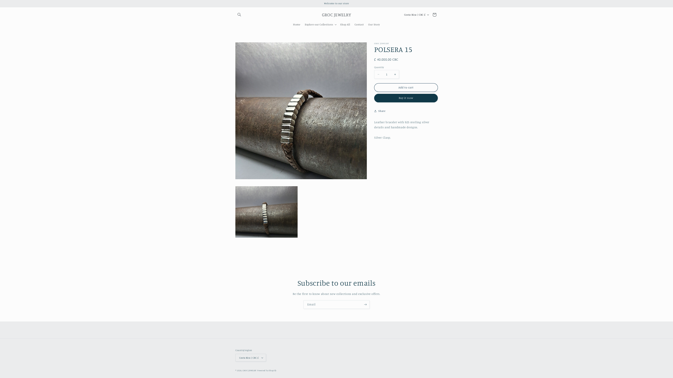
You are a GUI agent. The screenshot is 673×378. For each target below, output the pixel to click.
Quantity (379, 67)
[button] (239, 15)
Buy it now (406, 98)
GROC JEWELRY (250, 370)
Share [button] (381, 110)
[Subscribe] (365, 304)
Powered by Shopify (266, 370)
